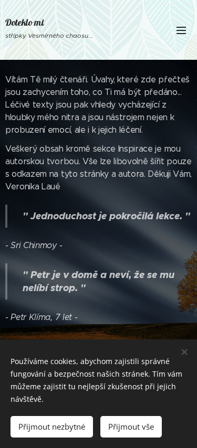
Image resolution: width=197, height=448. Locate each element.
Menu (181, 29)
